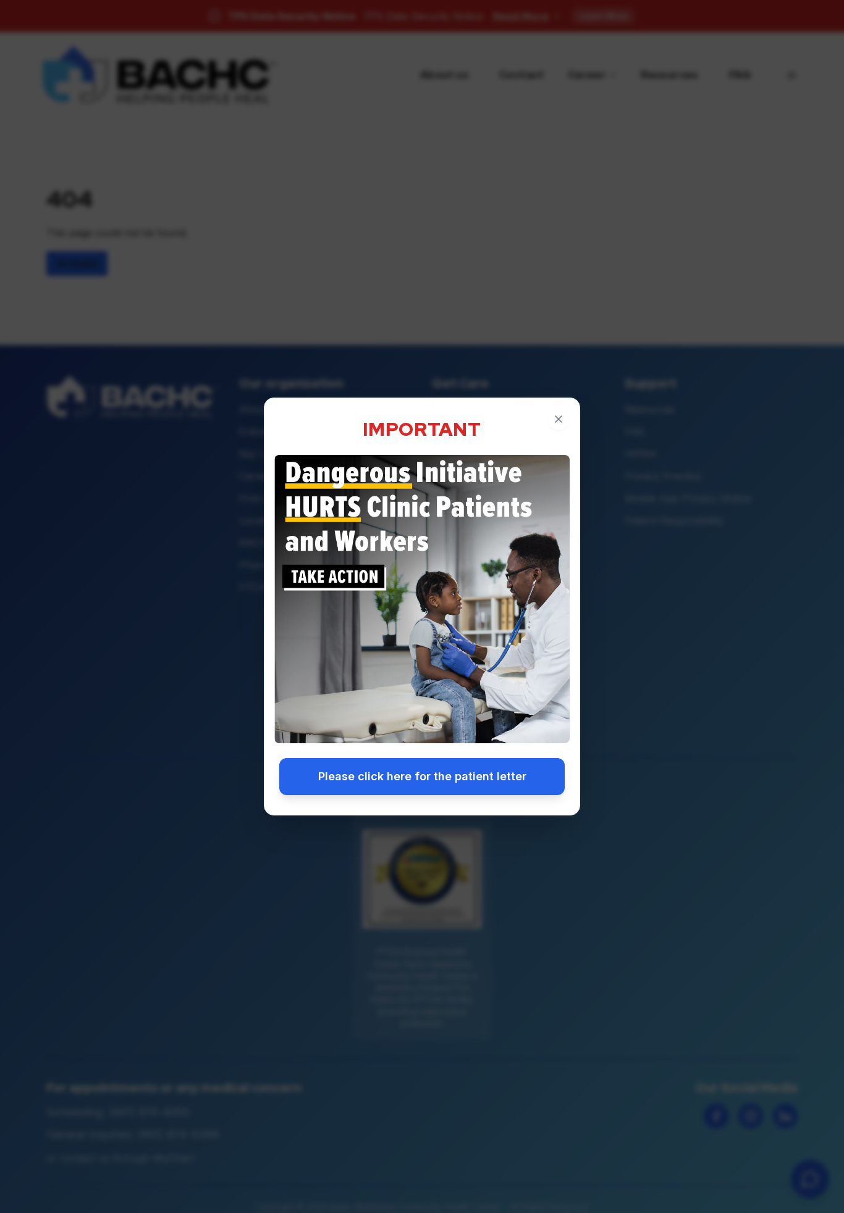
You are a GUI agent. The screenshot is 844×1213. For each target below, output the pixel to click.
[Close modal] (558, 419)
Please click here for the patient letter (422, 776)
